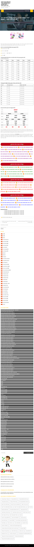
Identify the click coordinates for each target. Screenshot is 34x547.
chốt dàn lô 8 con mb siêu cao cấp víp (8, 336)
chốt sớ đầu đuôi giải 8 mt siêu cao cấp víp (9, 356)
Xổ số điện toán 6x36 (6, 258)
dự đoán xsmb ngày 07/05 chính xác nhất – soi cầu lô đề (25, 222)
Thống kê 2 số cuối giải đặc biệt (7, 536)
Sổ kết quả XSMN (5, 243)
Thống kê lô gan (5, 273)
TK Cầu (2, 410)
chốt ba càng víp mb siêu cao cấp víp (7, 312)
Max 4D (4, 254)
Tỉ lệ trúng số (3, 380)
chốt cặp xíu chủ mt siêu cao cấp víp (7, 350)
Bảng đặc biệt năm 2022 (14, 509)
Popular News (27, 10)
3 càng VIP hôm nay (13, 501)
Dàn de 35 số (23, 517)
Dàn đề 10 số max (5, 525)
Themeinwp (27, 545)
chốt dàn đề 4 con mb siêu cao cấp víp (8, 322)
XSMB (4, 233)
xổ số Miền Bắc (13, 57)
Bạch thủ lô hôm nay (5, 504)
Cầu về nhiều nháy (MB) (5, 416)
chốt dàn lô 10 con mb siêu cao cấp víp (8, 330)
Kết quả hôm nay (4, 386)
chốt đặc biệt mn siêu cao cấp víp (7, 369)
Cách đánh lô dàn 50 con (6, 512)
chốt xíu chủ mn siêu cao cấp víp (7, 377)
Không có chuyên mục (5, 530)
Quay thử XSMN (5, 298)
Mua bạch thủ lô (5, 533)
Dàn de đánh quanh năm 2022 (21, 520)
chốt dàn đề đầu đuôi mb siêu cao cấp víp (8, 328)
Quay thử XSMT (5, 300)
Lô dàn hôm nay (14, 530)
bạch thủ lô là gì (25, 504)
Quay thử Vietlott (6, 302)
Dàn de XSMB (11, 520)
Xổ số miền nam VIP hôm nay (6, 363)
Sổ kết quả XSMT (5, 245)
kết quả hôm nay (5, 239)
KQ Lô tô (2, 435)
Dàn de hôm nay (4, 520)
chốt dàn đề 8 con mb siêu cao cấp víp (8, 325)
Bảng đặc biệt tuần (24, 509)
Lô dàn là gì (21, 530)
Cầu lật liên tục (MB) (6, 266)
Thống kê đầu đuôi (4, 419)
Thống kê (4, 256)
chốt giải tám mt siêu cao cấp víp (7, 353)
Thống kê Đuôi (5, 281)
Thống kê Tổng (5, 285)
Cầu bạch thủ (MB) (6, 264)
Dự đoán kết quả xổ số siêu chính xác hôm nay (10, 528)
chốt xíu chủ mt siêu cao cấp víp (7, 361)
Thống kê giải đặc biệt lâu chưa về (8, 538)
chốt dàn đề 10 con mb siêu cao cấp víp (8, 327)
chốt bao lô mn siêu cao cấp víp (6, 365)
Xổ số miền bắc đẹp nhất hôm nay (7, 311)
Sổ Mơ (2, 449)
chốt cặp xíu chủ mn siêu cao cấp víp (7, 367)
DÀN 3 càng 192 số (26, 512)
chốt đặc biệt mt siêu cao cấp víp (7, 351)
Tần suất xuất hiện (6, 287)
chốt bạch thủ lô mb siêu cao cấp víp (7, 317)
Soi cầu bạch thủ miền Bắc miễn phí (24, 533)
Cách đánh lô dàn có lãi (17, 512)
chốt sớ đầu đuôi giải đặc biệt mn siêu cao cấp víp (10, 373)
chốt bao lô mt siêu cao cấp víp (6, 348)
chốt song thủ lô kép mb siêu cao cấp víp (8, 344)
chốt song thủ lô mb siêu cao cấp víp (7, 345)
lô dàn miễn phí (28, 530)
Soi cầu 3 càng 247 (13, 533)
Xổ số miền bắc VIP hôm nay (6, 333)
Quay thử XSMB (5, 296)
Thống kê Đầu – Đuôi (6, 283)
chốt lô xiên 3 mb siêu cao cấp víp (7, 339)
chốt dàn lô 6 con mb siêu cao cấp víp (8, 334)
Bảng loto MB (3, 436)
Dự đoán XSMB (22, 528)
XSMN (4, 235)
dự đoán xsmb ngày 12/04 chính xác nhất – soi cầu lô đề (14, 214)
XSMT (4, 237)
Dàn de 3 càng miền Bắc (6, 517)
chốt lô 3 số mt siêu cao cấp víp (6, 355)
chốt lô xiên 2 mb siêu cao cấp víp (7, 337)
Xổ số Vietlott (3, 395)
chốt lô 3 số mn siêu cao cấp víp (7, 364)
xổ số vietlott (5, 247)
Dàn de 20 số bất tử (15, 517)
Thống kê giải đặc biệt (19, 536)
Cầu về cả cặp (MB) (6, 268)
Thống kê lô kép (5, 277)
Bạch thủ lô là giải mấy (15, 504)
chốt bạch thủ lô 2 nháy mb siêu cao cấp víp (9, 319)
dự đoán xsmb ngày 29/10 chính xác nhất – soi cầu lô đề (14, 211)
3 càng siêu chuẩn (5, 501)
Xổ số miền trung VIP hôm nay (6, 347)
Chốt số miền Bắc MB (5, 47)
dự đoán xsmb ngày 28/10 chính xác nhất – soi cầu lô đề (14, 210)
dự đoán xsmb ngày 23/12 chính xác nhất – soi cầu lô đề (9, 222)
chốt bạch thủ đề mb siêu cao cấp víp (8, 314)
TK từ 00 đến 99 (4, 434)
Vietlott (2, 394)
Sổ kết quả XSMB (5, 241)
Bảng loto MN (3, 438)
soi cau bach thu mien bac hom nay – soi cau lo (5, 3)
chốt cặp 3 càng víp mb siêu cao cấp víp (8, 320)
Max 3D (2, 400)
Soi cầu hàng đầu (4, 378)
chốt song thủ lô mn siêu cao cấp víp (7, 375)
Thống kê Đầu (5, 279)
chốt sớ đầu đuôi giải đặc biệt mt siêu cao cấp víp (10, 358)
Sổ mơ (4, 304)
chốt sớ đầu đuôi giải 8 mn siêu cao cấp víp (9, 372)
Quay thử (2, 441)
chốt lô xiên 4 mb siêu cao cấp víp (7, 341)
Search (2, 228)
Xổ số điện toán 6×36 (5, 406)
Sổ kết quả (3, 388)
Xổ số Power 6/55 (4, 398)
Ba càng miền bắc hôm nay (24, 501)
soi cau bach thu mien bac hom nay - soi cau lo (12, 22)
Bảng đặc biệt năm (5, 509)
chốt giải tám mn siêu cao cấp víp (7, 370)
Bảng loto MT (3, 440)
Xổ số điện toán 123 (6, 260)
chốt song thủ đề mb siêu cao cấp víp (8, 342)
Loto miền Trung (5, 294)
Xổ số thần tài (5, 262)
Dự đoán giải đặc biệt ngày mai (15, 525)
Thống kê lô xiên (5, 275)
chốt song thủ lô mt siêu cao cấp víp (7, 359)
